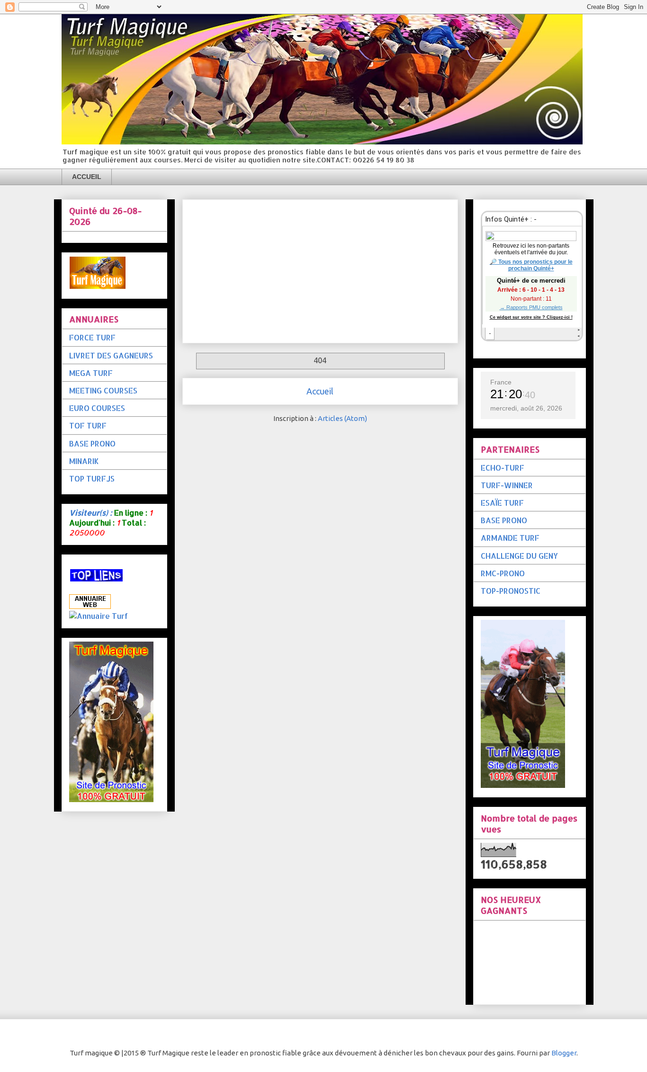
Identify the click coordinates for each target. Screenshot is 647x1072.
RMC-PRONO (503, 573)
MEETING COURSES (103, 390)
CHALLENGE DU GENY (519, 556)
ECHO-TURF (502, 468)
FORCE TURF (92, 337)
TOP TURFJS (92, 478)
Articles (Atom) (342, 418)
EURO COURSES (97, 408)
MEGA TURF (91, 373)
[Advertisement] (320, 269)
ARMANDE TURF (510, 538)
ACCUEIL (86, 176)
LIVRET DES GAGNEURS (111, 355)
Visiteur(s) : (90, 513)
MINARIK (84, 461)
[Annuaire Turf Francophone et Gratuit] (98, 616)
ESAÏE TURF (502, 503)
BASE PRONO (92, 443)
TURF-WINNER (507, 485)
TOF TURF (88, 425)
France (501, 382)
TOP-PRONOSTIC (510, 591)
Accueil (319, 391)
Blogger (563, 1053)
